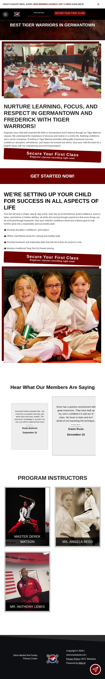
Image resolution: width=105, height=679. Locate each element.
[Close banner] (98, 4)
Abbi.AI (81, 663)
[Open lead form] (95, 669)
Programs (39, 13)
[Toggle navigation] (5, 14)
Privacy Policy (73, 659)
